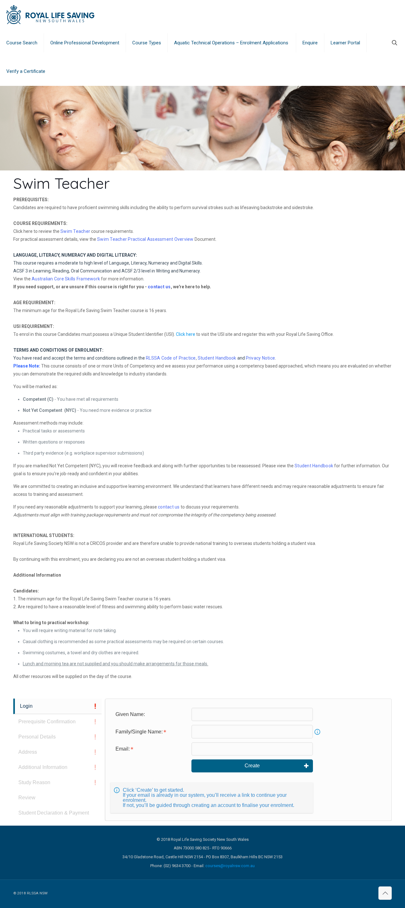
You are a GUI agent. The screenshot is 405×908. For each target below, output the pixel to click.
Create (252, 765)
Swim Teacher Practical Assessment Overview (145, 239)
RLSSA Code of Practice (171, 358)
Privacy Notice (260, 358)
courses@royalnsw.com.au (230, 865)
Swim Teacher (75, 231)
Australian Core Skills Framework (66, 278)
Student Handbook (217, 358)
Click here (185, 334)
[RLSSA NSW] (50, 14)
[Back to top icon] (385, 893)
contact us (159, 286)
